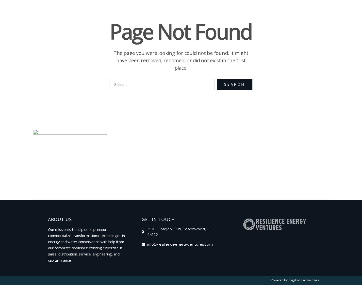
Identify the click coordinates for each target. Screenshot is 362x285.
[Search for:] (161, 85)
